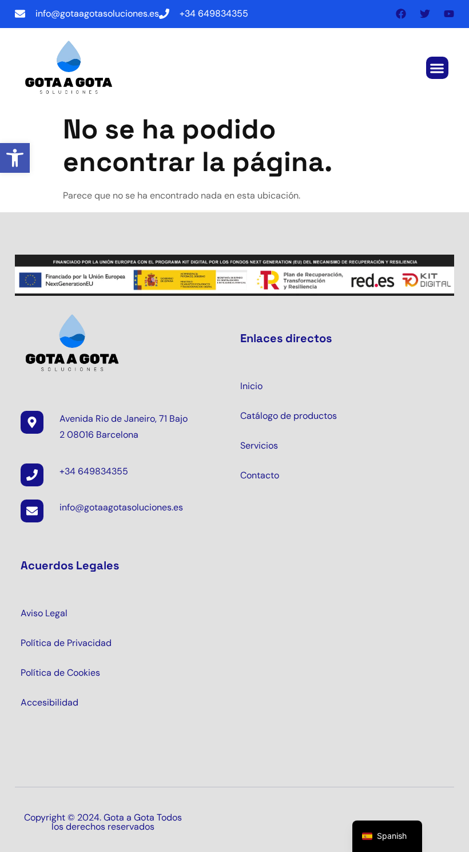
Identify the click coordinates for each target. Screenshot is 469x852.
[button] (15, 158)
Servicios (259, 445)
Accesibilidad (49, 702)
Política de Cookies (60, 673)
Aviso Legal (44, 613)
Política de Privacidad (66, 643)
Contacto (259, 475)
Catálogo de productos (288, 416)
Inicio (251, 386)
